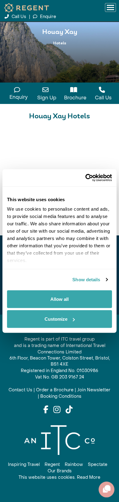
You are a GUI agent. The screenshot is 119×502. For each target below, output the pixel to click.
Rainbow (74, 464)
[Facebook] (45, 410)
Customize (56, 319)
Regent (52, 464)
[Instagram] (56, 410)
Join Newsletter (93, 390)
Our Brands (60, 471)
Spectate (97, 464)
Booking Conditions (60, 396)
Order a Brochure (55, 390)
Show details (86, 279)
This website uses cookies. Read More (59, 477)
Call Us (18, 17)
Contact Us (20, 390)
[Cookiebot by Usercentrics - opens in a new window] (85, 178)
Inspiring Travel (24, 464)
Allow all (59, 298)
